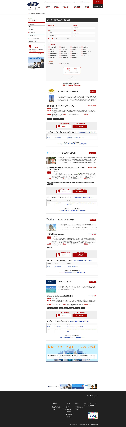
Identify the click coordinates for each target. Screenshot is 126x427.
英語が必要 (74, 49)
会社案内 (87, 6)
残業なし (85, 49)
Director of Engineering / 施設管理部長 (75, 326)
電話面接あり (75, 57)
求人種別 (50, 61)
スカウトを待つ (66, 6)
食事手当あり (64, 51)
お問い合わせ (87, 403)
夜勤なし (52, 51)
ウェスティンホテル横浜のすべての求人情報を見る (72, 272)
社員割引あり (75, 53)
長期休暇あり (86, 53)
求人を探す (56, 6)
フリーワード (58, 38)
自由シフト (74, 51)
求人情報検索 (68, 409)
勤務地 (74, 30)
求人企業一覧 (32, 32)
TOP (29, 13)
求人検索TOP (32, 24)
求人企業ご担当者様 (98, 6)
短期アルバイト (65, 53)
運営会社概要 (78, 406)
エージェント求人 (33, 35)
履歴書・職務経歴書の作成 (57, 407)
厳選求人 (31, 26)
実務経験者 (63, 47)
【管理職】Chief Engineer (72, 266)
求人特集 (31, 29)
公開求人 (52, 63)
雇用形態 (75, 25)
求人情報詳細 (79, 126)
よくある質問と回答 (56, 406)
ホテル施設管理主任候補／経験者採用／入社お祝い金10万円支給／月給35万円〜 (81, 203)
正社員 (48, 137)
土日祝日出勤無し (76, 47)
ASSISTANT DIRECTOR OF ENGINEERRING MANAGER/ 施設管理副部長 (81, 330)
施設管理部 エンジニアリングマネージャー (76, 137)
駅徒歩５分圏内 (87, 51)
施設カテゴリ (51, 25)
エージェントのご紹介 (34, 38)
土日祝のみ (85, 47)
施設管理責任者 (58, 137)
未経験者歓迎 (53, 47)
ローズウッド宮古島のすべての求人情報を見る (72, 337)
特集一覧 (67, 406)
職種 (49, 30)
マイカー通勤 (64, 49)
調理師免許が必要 (65, 55)
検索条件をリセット (72, 78)
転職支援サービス (33, 41)
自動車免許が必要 (54, 55)
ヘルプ (53, 409)
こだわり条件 (51, 44)
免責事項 (77, 409)
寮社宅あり (52, 49)
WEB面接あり (64, 57)
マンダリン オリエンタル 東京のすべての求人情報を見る (72, 144)
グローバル (74, 55)
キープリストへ (41, 53)
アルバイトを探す (77, 6)
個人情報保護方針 (79, 407)
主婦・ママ (85, 55)
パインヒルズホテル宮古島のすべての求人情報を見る (71, 210)
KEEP (63, 126)
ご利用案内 (47, 6)
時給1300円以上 (54, 53)
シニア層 (52, 57)
